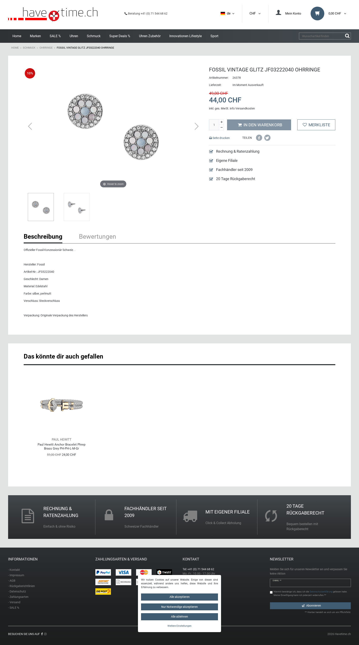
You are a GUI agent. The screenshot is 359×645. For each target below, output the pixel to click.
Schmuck (94, 36)
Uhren (74, 36)
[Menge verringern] (221, 127)
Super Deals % (119, 36)
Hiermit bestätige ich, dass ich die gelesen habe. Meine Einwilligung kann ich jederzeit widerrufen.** (310, 593)
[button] (259, 138)
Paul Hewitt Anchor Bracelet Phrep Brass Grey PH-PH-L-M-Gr (61, 446)
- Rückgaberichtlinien (21, 586)
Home (16, 36)
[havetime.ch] (52, 14)
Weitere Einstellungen (179, 625)
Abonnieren (313, 605)
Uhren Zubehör (150, 36)
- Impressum (16, 575)
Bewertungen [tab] (97, 236)
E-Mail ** (277, 581)
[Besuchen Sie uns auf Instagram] (45, 634)
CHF (253, 13)
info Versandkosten (242, 108)
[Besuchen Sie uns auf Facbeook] (42, 634)
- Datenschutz (17, 591)
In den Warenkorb (262, 124)
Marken (35, 36)
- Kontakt (14, 569)
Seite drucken (221, 138)
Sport (214, 36)
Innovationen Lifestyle (185, 36)
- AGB (11, 580)
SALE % (55, 36)
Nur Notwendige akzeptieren (179, 606)
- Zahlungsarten (18, 596)
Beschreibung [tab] (43, 236)
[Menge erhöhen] (221, 122)
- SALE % (13, 607)
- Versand (14, 602)
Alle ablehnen (179, 616)
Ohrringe (46, 47)
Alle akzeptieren (180, 596)
